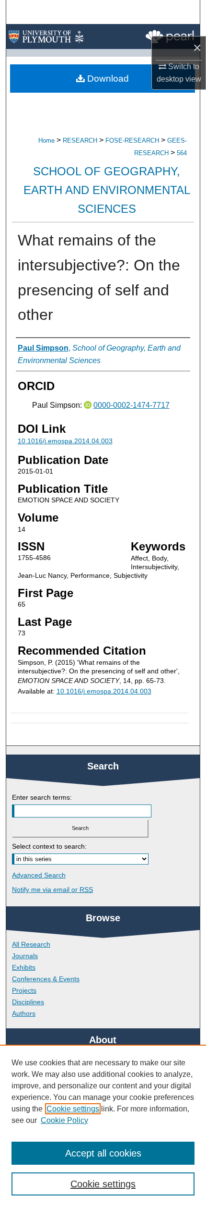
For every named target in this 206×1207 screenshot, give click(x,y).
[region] (103, 1126)
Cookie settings (72, 1109)
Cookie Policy (64, 1120)
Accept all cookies (103, 1153)
